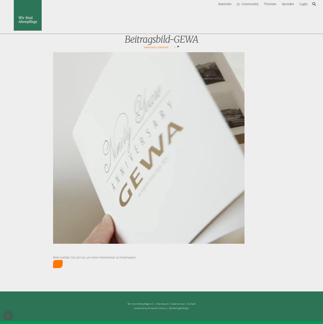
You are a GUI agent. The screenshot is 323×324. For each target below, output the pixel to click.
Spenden (288, 4)
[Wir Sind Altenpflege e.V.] (28, 28)
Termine (270, 4)
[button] (8, 316)
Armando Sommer (156, 47)
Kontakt (191, 303)
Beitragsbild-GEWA (162, 39)
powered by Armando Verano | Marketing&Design (161, 308)
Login (303, 4)
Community (250, 4)
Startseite (224, 4)
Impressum (162, 303)
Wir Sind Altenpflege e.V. (140, 303)
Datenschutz (178, 303)
